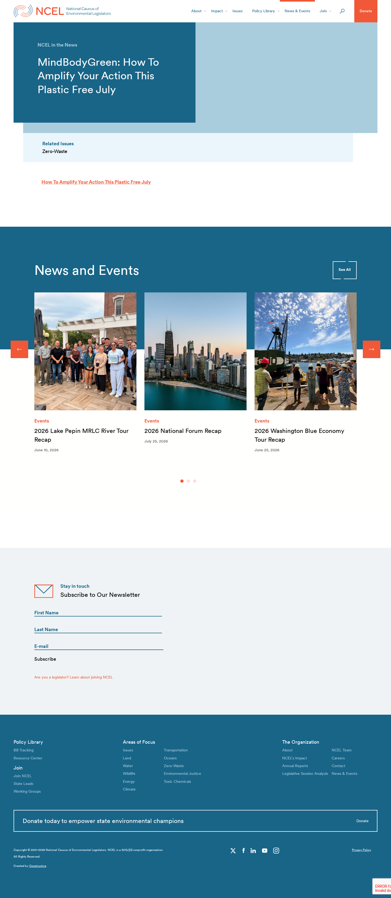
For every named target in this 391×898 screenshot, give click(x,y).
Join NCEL (23, 776)
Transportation (176, 750)
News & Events (297, 11)
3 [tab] (194, 481)
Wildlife (129, 773)
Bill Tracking (24, 750)
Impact (217, 11)
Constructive (37, 866)
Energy (129, 781)
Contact (338, 766)
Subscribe (45, 659)
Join (323, 11)
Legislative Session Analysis (305, 773)
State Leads (23, 783)
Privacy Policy (361, 850)
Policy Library (263, 11)
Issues (237, 11)
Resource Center (28, 758)
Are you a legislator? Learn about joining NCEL (73, 677)
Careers (338, 758)
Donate (366, 11)
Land (127, 758)
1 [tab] (182, 481)
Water (128, 766)
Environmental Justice (182, 773)
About (196, 11)
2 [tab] (188, 481)
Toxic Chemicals (177, 781)
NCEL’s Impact (294, 758)
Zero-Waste (174, 766)
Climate (129, 789)
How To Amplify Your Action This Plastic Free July (96, 182)
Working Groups (27, 791)
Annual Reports (295, 766)
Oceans (170, 758)
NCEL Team (342, 750)
